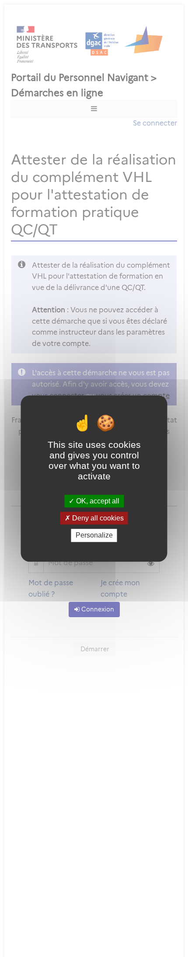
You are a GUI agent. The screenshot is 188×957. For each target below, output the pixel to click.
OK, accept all (96, 501)
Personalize (94, 535)
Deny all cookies (97, 518)
